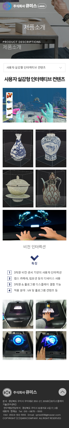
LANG (41, 6)
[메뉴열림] (62, 6)
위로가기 (62, 392)
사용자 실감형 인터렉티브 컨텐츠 (26, 68)
